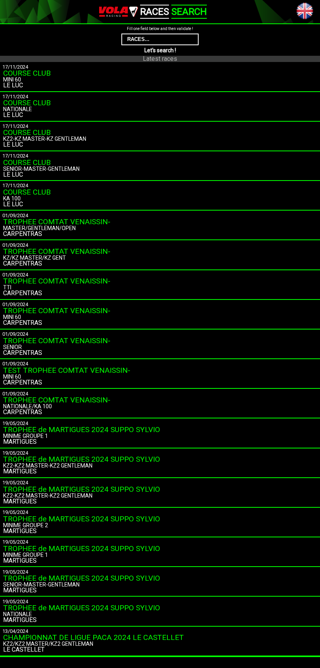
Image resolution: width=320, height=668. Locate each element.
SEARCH (189, 11)
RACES (154, 11)
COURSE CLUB (27, 73)
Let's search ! (160, 50)
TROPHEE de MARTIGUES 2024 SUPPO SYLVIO (81, 429)
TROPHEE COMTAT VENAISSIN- (56, 221)
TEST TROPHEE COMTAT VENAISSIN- (66, 370)
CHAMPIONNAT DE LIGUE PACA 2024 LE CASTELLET (93, 637)
